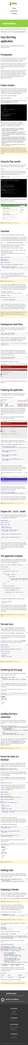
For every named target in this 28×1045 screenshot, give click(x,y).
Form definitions (16, 661)
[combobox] (14, 31)
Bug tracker (14, 1028)
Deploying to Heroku (15, 901)
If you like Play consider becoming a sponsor (15, 1001)
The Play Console (15, 223)
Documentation (14, 11)
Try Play (14, 8)
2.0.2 (19, 28)
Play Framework (14, 3)
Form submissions (17, 748)
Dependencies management (17, 919)
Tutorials (14, 1012)
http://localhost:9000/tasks (17, 472)
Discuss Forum (9, 995)
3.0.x (25, 29)
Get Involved (14, 13)
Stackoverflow (21, 995)
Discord (15, 995)
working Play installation (22, 58)
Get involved (14, 1030)
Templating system (17, 614)
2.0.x (1, 29)
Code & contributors (14, 1027)
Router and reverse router (18, 503)
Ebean (12, 862)
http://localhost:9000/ (9, 201)
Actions (12, 281)
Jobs (14, 1020)
